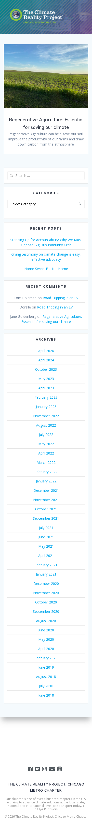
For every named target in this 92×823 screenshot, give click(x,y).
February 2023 (46, 397)
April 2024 (46, 360)
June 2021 (46, 537)
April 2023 (46, 388)
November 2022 (46, 416)
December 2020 (46, 583)
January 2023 (46, 406)
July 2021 (46, 527)
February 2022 (46, 471)
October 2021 (46, 509)
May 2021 (46, 546)
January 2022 (46, 481)
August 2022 (46, 425)
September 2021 (46, 518)
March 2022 (46, 462)
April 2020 (46, 648)
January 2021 (46, 574)
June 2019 (46, 667)
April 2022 (46, 453)
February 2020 (46, 658)
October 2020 (46, 602)
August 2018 (46, 676)
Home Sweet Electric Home (46, 268)
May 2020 (46, 639)
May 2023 (46, 378)
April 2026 (46, 350)
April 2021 (46, 555)
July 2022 (46, 434)
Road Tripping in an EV (60, 297)
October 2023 (46, 369)
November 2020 (46, 592)
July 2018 (46, 686)
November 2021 (46, 499)
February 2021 (46, 565)
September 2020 (46, 611)
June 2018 (46, 695)
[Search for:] (46, 175)
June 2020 (46, 630)
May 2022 (46, 444)
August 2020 (46, 620)
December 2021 (46, 490)
